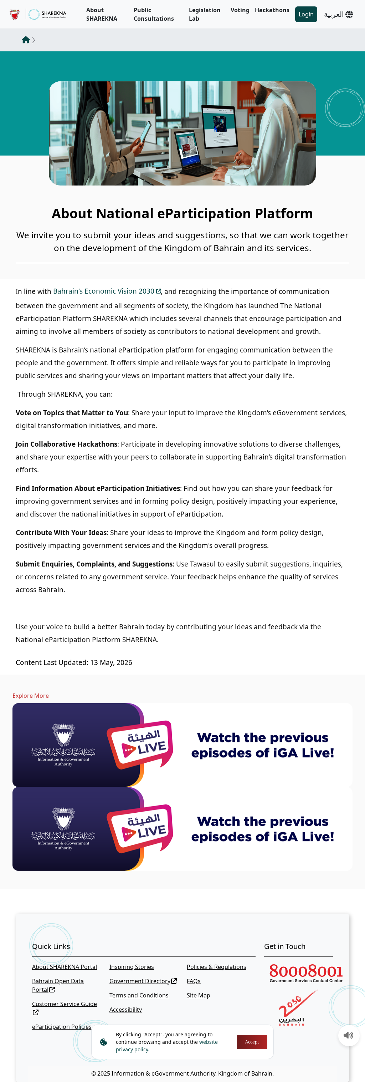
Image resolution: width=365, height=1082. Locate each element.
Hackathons (272, 10)
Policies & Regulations (216, 967)
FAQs (194, 981)
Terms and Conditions (139, 995)
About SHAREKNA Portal (64, 967)
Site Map (198, 995)
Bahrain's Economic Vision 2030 (103, 291)
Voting (240, 10)
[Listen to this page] (349, 1036)
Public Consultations (154, 14)
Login (306, 14)
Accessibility (125, 1010)
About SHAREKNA (101, 14)
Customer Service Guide (64, 1004)
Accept (252, 1042)
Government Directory (139, 981)
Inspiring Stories (131, 967)
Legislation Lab (205, 14)
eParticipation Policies (62, 1027)
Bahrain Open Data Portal (58, 985)
